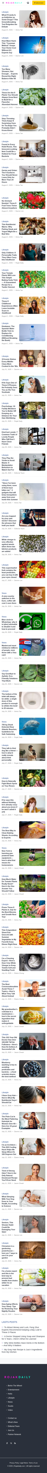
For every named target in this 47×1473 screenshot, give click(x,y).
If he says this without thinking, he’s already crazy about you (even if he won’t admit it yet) (9, 806)
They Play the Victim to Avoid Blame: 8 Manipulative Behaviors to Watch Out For (8, 464)
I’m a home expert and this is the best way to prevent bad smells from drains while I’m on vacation (10, 1278)
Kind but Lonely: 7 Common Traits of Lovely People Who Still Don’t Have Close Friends (10, 438)
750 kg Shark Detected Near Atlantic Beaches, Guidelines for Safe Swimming (9, 729)
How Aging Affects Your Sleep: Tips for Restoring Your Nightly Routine (10, 1307)
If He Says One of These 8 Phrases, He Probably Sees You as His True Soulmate (9, 387)
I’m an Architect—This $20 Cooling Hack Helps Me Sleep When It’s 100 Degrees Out (9, 1149)
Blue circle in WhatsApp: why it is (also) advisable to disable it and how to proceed (9, 624)
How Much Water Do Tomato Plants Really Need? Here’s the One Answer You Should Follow (9, 885)
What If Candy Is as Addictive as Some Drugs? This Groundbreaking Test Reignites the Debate (10, 21)
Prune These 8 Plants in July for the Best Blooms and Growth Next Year (9, 912)
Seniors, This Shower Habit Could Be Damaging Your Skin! (8, 1227)
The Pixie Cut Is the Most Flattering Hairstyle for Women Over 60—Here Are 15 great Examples (10, 1122)
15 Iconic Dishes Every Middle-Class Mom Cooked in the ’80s (10, 362)
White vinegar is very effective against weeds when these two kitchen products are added (9, 545)
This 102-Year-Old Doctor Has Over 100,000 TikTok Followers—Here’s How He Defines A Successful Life (9, 1043)
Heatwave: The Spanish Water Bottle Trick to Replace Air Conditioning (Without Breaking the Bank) (9, 333)
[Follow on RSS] (15, 1443)
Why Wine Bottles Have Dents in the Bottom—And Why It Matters (23, 1344)
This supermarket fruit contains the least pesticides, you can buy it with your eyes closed (10, 572)
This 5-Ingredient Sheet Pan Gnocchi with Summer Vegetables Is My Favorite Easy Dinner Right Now (9, 937)
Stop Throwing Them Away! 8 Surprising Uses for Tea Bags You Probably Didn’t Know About (9, 124)
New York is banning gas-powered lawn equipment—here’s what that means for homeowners (8, 858)
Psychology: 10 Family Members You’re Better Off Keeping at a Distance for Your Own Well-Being (9, 412)
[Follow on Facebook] (7, 1443)
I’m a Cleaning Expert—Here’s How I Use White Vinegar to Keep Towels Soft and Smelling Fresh (9, 964)
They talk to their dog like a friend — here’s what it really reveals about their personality (10, 754)
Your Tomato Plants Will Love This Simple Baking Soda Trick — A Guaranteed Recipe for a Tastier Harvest (10, 280)
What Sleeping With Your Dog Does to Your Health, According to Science (9, 1201)
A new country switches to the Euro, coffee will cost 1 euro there (9, 599)
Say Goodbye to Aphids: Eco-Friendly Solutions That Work (10, 677)
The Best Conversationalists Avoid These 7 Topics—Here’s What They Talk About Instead (10, 990)
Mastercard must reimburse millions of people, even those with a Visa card (10, 650)
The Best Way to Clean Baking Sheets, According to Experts (10, 834)
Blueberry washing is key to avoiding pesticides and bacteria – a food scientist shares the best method (9, 1070)
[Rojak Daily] (14, 2)
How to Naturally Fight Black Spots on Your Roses (9, 783)
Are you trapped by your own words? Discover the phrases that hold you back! (9, 520)
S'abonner (38, 3)
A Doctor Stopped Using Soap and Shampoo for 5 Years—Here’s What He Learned (23, 1337)
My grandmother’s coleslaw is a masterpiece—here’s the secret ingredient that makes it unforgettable (9, 1016)
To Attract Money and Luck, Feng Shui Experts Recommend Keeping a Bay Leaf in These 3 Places (22, 1329)
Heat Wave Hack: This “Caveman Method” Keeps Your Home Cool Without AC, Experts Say (9, 47)
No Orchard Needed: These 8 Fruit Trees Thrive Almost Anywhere (9, 204)
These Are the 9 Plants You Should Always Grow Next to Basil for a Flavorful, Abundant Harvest (10, 98)
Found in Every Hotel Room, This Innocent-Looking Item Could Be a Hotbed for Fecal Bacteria (9, 150)
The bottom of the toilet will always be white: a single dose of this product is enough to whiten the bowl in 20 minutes (10, 701)
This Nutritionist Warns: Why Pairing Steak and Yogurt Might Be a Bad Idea (9, 229)
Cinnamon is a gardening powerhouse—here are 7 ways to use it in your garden (9, 1252)
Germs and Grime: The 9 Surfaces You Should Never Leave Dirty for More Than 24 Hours (9, 176)
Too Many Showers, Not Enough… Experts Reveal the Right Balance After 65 (10, 74)
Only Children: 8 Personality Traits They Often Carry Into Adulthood (9, 256)
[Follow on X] (11, 1443)
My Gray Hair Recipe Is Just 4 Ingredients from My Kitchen (22, 1350)
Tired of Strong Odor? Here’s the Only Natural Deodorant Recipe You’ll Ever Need (9, 1175)
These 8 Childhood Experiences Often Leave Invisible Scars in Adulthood (10, 307)
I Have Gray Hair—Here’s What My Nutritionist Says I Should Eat (9, 1098)
